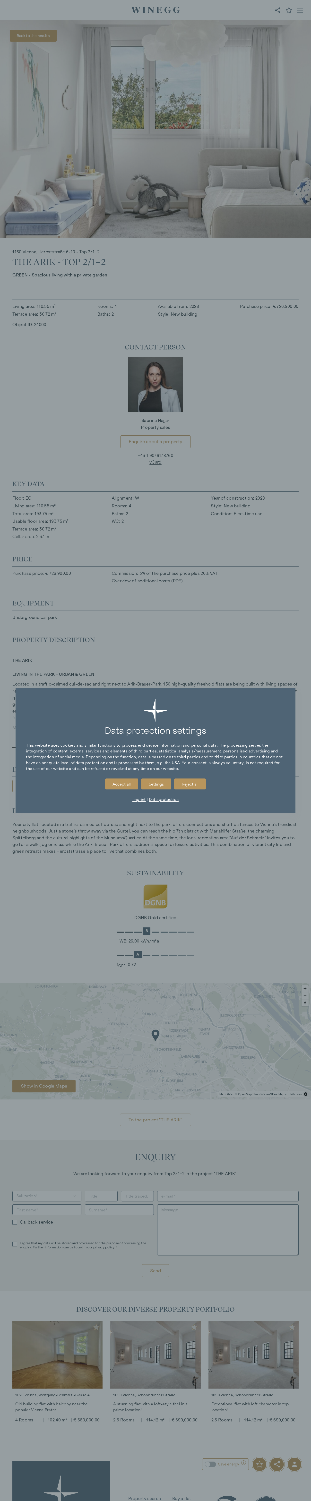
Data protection (164, 799)
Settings (156, 784)
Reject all (190, 784)
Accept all (121, 784)
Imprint (139, 799)
